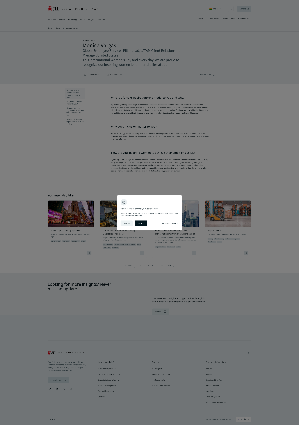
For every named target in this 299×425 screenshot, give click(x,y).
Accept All (141, 223)
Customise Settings (170, 223)
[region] (149, 212)
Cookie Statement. (135, 215)
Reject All (126, 223)
